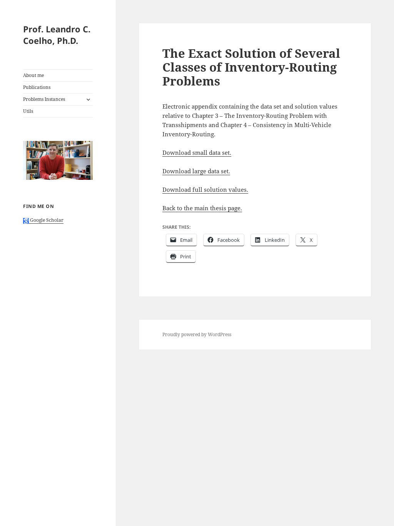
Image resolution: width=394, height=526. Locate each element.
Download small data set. (196, 152)
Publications (36, 87)
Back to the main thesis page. (202, 208)
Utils (28, 111)
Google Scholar (46, 220)
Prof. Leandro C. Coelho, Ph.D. (56, 34)
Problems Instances (44, 99)
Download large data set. (196, 171)
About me (33, 75)
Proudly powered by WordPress (196, 334)
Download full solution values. (205, 189)
